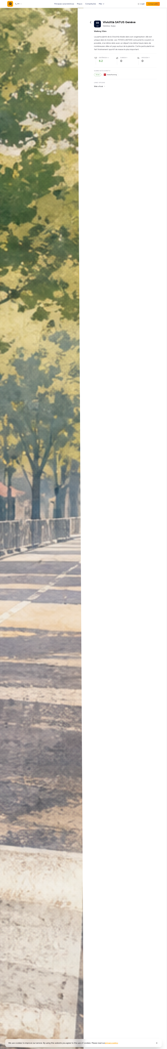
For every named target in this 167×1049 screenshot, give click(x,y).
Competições (90, 4)
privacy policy (111, 1043)
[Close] (157, 1043)
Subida (123, 57)
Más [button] (100, 4)
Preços (79, 4)
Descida (145, 57)
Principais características (64, 4)
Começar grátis (153, 4)
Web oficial (98, 86)
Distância (103, 57)
